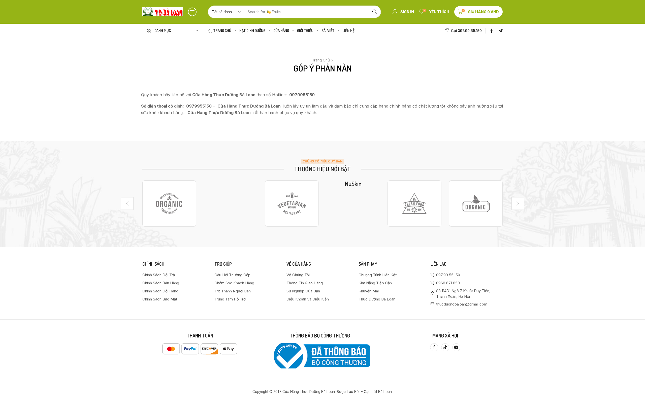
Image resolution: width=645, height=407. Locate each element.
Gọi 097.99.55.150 (466, 30)
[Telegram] (501, 31)
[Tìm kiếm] (375, 12)
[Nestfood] (292, 203)
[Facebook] (492, 31)
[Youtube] (456, 347)
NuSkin (353, 184)
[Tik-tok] (445, 347)
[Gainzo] (169, 203)
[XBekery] (476, 203)
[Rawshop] (414, 203)
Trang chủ (321, 60)
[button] (192, 12)
